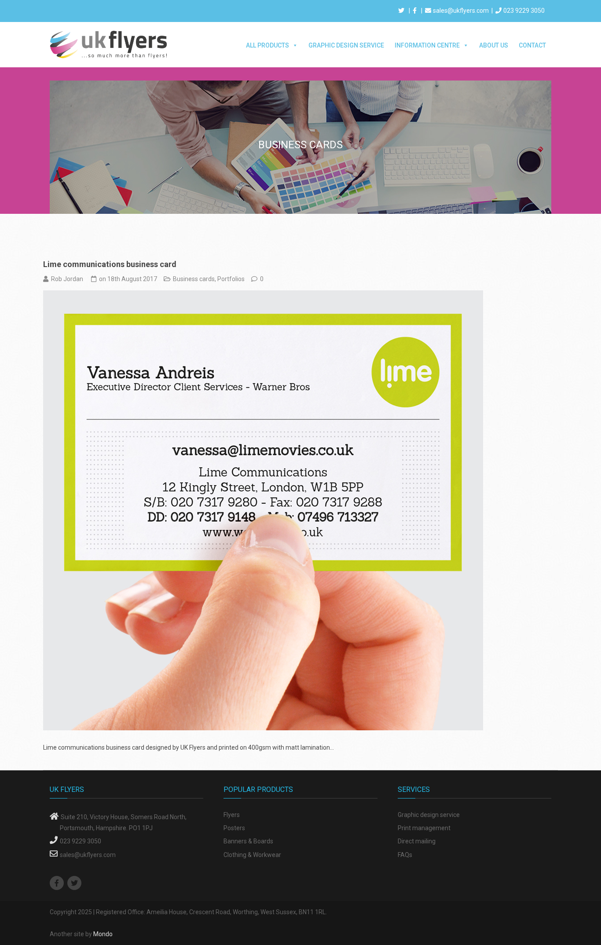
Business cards (194, 278)
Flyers (232, 814)
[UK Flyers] (109, 44)
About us (493, 45)
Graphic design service (429, 814)
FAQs (405, 854)
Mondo (103, 934)
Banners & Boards (248, 841)
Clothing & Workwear (252, 854)
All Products (267, 45)
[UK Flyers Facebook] (58, 883)
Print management (424, 827)
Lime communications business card (109, 264)
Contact (532, 45)
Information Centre (427, 45)
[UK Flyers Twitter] (75, 883)
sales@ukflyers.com (461, 10)
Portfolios (231, 278)
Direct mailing (417, 841)
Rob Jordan (67, 278)
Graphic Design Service (346, 45)
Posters (234, 827)
